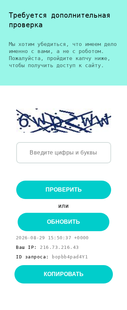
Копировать (64, 274)
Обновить (63, 222)
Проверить (64, 190)
